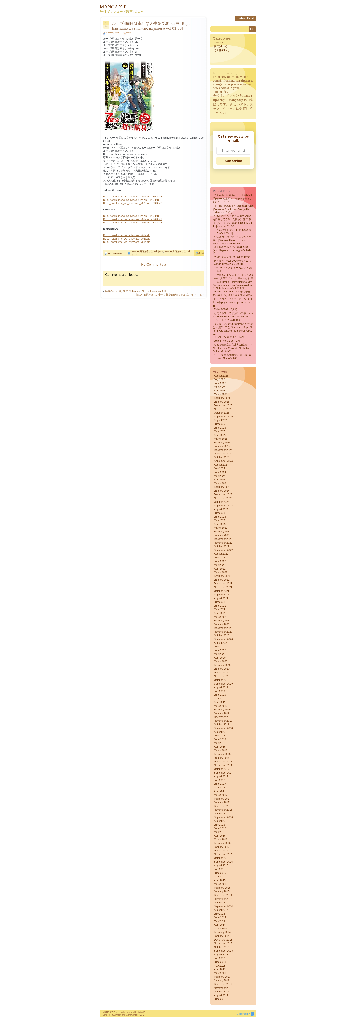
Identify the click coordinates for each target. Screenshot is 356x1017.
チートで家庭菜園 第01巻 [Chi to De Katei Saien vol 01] (232, 356)
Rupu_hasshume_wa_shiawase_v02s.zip (126, 238)
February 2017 (222, 798)
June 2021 (220, 605)
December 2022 (223, 539)
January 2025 (222, 446)
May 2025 (219, 431)
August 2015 (221, 865)
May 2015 (219, 876)
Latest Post (246, 18)
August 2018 (221, 731)
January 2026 (222, 401)
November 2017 (223, 765)
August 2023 (221, 509)
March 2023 (220, 527)
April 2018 (220, 746)
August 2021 (221, 598)
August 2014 (221, 910)
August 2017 (221, 776)
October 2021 (221, 591)
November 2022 (223, 542)
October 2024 (221, 457)
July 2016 (219, 824)
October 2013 (221, 947)
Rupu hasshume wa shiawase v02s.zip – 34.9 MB (131, 199)
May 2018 (219, 743)
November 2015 (223, 854)
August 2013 (221, 954)
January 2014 (222, 936)
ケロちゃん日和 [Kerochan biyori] (232, 256)
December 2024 (223, 450)
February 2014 (222, 932)
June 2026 (220, 383)
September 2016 (223, 817)
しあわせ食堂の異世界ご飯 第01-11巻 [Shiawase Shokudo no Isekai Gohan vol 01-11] (233, 348)
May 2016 (219, 832)
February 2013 (222, 976)
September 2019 (223, 683)
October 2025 (221, 412)
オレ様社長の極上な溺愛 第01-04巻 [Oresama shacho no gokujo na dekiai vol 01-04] (233, 209)
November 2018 (223, 720)
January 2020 (222, 668)
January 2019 (222, 713)
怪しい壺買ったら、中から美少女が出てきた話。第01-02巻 (169, 294)
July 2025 (219, 424)
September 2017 (223, 772)
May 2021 (219, 609)
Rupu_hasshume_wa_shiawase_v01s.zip (126, 235)
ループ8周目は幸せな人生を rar (147, 251)
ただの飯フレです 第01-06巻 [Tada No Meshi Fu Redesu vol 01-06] (233, 315)
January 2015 (222, 891)
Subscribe (233, 161)
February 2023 (222, 531)
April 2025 (220, 435)
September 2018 (223, 728)
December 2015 (223, 850)
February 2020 (222, 665)
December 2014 (223, 895)
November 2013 (223, 943)
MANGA (130, 33)
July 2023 (219, 513)
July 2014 (219, 913)
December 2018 (223, 717)
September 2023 (223, 505)
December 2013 (223, 939)
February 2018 (222, 754)
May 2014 (219, 921)
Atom (118, 1014)
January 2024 (222, 490)
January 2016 (222, 847)
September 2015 (223, 861)
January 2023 (222, 535)
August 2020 (221, 642)
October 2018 (221, 724)
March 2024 (220, 483)
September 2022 (223, 550)
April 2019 (220, 702)
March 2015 (220, 884)
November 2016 (223, 809)
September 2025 (223, 416)
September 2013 (223, 950)
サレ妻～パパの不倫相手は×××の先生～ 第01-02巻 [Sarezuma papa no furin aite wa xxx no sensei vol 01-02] (233, 329)
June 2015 (220, 872)
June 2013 (220, 962)
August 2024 (221, 464)
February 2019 (222, 709)
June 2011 (220, 999)
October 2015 (221, 858)
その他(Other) (221, 50)
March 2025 (220, 438)
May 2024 (219, 475)
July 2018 (219, 735)
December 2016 (223, 806)
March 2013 (220, 973)
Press (147, 1012)
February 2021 (222, 620)
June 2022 (220, 561)
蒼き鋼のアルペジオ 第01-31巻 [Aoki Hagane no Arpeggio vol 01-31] (232, 250)
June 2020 (220, 650)
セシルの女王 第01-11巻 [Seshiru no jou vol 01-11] (232, 232)
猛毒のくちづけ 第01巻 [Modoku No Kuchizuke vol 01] (135, 291)
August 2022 (221, 553)
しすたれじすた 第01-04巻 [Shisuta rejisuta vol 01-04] (233, 225)
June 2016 (220, 828)
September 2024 (223, 461)
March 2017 (220, 795)
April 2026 (220, 390)
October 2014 (221, 902)
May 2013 (219, 965)
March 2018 (220, 750)
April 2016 (220, 835)
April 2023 (220, 524)
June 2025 (220, 427)
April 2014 (220, 924)
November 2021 (223, 587)
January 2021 (222, 624)
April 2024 (220, 479)
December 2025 (223, 405)
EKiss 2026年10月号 (225, 309)
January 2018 (222, 757)
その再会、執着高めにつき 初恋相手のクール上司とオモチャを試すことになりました (232, 199)
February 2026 (222, 398)
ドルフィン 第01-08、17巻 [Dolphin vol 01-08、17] (228, 339)
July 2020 (219, 646)
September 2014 (223, 906)
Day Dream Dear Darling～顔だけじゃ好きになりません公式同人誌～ (232, 293)
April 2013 (220, 969)
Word (141, 1012)
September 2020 (223, 639)
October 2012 (221, 991)
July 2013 (219, 958)
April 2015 (220, 880)
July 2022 (219, 557)
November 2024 (223, 453)
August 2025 (221, 420)
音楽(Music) (220, 46)
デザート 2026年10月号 (227, 320)
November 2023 (223, 498)
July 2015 (219, 869)
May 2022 (219, 565)
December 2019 (223, 672)
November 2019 (223, 676)
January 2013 (222, 980)
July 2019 (219, 691)
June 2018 (220, 739)
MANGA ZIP (109, 1012)
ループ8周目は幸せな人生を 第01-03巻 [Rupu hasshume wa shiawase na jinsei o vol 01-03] (151, 26)
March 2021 (220, 616)
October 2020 (221, 635)
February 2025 (222, 442)
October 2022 (221, 546)
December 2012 (223, 984)
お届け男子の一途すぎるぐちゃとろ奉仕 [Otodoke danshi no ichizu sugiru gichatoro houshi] (233, 240)
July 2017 (219, 780)
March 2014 (220, 928)
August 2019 (221, 687)
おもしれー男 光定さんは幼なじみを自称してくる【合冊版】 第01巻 (232, 217)
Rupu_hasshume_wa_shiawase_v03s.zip (126, 242)
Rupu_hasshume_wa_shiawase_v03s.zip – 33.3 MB (132, 203)
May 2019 (219, 698)
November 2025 (223, 409)
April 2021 (220, 613)
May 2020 (219, 654)
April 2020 (220, 657)
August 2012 (221, 995)
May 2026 (219, 386)
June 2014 (220, 917)
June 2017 (220, 783)
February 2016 (222, 843)
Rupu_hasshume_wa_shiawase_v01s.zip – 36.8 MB (132, 196)
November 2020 (223, 631)
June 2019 (220, 694)
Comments (131, 1014)
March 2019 (220, 706)
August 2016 (221, 821)
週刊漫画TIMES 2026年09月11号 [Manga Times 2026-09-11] (232, 262)
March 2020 (220, 661)
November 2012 (223, 987)
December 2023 (223, 494)
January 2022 (222, 579)
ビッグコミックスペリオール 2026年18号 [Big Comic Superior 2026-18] (233, 302)
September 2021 (223, 594)
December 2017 (223, 761)
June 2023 (220, 516)
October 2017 (221, 769)
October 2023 (221, 501)
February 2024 (222, 487)
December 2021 (223, 583)
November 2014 (223, 898)
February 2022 (222, 576)
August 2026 (221, 375)
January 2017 (222, 802)
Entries (106, 1014)
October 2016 (221, 813)
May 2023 (219, 520)
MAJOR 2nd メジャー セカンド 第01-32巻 (232, 269)
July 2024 (219, 468)
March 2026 (220, 394)
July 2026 (219, 379)
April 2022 (220, 568)
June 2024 (220, 472)
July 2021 (219, 602)
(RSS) (113, 1014)
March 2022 (220, 572)
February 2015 (222, 887)
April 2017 (220, 791)
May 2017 (219, 787)
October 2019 (221, 680)
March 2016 (220, 839)
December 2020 (223, 628)
